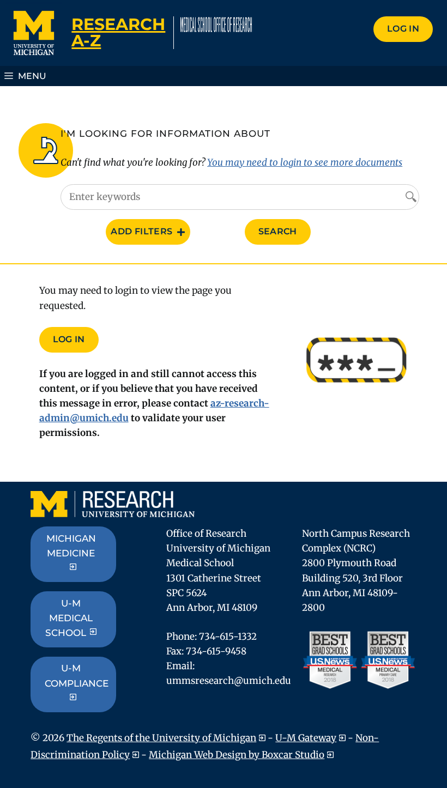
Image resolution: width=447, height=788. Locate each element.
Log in (403, 28)
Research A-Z (118, 32)
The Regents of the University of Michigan (161, 738)
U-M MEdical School (69, 618)
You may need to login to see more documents (304, 162)
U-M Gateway (305, 738)
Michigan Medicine (71, 546)
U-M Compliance (76, 675)
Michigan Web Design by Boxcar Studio (236, 755)
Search (277, 231)
